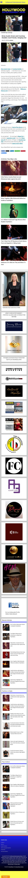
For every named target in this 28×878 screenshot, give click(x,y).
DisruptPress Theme (19, 866)
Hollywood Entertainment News (15, 2)
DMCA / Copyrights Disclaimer (6, 847)
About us (2, 844)
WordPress (11, 866)
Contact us (2, 842)
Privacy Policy (3, 849)
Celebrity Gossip (6, 32)
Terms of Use (10, 864)
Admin (11, 40)
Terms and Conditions (4, 851)
